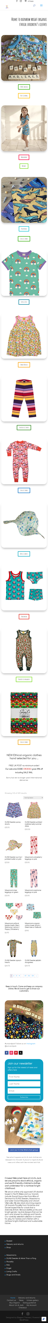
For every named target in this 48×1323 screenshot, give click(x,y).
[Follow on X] (20, 1053)
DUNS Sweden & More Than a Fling (21, 1258)
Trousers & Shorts (24, 427)
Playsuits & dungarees (24, 679)
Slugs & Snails (24, 239)
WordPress (24, 1320)
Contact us (11, 1300)
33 (33, 976)
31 (25, 976)
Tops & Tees (24, 302)
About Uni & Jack (16, 1305)
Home (12, 1298)
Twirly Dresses (24, 365)
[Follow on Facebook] (7, 1053)
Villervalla (24, 229)
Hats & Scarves (24, 554)
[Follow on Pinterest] (16, 1053)
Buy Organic (14, 1303)
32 (29, 976)
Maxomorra (24, 157)
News (21, 1300)
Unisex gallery (33, 1300)
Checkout (23, 1308)
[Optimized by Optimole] (44, 1319)
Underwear (24, 616)
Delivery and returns (15, 1244)
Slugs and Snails (13, 1275)
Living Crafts (11, 1272)
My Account (31, 1305)
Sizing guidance (29, 1303)
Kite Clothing (24, 95)
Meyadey (24, 166)
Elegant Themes (24, 1317)
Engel (8, 1268)
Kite (8, 1265)
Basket (9, 1241)
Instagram (31, 1044)
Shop (8, 1247)
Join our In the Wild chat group (24, 1150)
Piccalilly (10, 1262)
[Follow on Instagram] (11, 1053)
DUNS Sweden (24, 87)
